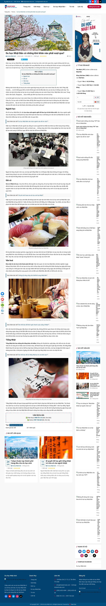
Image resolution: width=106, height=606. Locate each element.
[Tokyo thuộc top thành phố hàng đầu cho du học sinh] (21, 447)
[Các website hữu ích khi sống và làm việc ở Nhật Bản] (86, 305)
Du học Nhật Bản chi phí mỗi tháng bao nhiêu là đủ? (98, 285)
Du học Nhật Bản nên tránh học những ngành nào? (95, 385)
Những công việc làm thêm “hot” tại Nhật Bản (98, 330)
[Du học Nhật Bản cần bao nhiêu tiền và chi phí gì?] (86, 180)
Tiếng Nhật (26, 83)
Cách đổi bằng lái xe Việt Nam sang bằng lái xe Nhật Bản (98, 235)
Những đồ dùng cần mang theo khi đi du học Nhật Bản (98, 502)
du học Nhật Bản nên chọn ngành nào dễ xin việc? (33, 121)
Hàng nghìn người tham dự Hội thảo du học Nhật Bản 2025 (94, 394)
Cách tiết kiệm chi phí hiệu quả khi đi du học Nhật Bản (98, 527)
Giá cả (25, 78)
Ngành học (26, 76)
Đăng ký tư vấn (94, 7)
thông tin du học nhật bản (16, 425)
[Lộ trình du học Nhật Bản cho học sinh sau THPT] (86, 474)
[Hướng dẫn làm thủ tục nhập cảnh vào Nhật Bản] (86, 206)
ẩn (41, 71)
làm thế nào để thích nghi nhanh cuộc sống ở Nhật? (33, 325)
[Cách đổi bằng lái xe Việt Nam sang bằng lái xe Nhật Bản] (86, 229)
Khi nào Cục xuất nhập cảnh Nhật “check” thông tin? (98, 260)
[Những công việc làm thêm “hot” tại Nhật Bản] (86, 326)
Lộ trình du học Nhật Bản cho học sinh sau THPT (98, 479)
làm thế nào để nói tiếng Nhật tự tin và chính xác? (32, 355)
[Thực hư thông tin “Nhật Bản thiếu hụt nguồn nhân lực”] (86, 404)
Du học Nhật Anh (16, 465)
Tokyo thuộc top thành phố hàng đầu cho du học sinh (22, 462)
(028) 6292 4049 (61, 590)
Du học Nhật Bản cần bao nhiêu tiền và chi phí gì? (98, 186)
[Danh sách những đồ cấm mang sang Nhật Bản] (86, 158)
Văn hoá (25, 81)
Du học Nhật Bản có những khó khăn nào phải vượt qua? (35, 53)
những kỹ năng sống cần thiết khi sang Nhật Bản (32, 275)
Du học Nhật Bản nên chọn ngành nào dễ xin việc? (98, 140)
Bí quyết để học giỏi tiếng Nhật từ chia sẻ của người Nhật (58, 462)
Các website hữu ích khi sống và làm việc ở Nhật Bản (98, 309)
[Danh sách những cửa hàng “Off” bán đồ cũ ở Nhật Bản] (88, 123)
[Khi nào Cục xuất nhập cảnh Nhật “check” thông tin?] (86, 256)
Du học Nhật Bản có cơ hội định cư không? (98, 431)
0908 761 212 (38, 417)
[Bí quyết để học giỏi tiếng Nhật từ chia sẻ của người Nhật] (55, 447)
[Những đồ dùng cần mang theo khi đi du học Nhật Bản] (86, 498)
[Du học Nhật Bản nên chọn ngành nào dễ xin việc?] (86, 135)
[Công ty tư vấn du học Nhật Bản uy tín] (12, 7)
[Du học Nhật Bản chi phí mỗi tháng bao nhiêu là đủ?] (86, 279)
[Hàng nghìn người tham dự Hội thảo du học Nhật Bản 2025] (83, 395)
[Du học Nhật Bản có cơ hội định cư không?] (86, 429)
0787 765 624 (38, 420)
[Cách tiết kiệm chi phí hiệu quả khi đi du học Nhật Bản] (86, 521)
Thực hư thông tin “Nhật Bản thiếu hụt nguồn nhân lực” (98, 409)
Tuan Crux (73, 604)
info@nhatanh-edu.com (63, 585)
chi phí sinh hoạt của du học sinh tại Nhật (30, 195)
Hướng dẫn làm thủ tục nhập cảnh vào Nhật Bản (98, 210)
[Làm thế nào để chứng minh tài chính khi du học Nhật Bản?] (86, 448)
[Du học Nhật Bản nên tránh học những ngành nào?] (83, 386)
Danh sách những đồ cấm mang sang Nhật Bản (98, 162)
